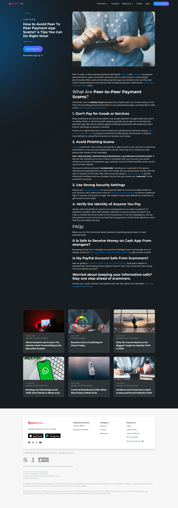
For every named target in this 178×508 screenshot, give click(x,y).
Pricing (139, 3)
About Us (103, 426)
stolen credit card (134, 173)
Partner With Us (79, 426)
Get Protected (161, 3)
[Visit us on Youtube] (40, 442)
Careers (103, 430)
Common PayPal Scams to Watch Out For (107, 263)
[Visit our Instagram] (33, 442)
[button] (102, 4)
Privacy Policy (132, 430)
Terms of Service (133, 433)
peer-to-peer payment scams (92, 108)
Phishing (76, 147)
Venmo (124, 74)
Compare (115, 3)
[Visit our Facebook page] (29, 442)
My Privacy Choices (134, 441)
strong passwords (91, 190)
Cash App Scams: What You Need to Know (109, 252)
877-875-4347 (132, 437)
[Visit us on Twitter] (36, 442)
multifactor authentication (122, 192)
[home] (16, 3)
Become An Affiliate (80, 430)
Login (147, 3)
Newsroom (104, 433)
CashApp (137, 74)
